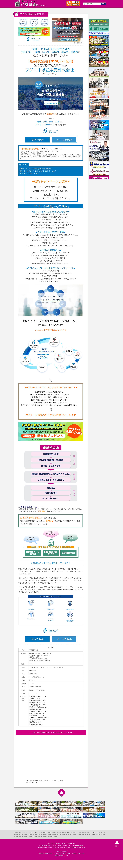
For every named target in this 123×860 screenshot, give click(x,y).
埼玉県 (74, 832)
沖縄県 (55, 836)
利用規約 (57, 843)
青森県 (21, 832)
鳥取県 (79, 834)
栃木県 (59, 832)
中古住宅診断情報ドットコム (37, 700)
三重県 (30, 834)
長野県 (89, 832)
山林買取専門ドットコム (36, 709)
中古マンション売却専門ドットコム (39, 717)
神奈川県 (69, 832)
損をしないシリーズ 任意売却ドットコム (60, 845)
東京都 (64, 832)
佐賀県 (26, 836)
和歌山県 (64, 834)
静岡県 (26, 834)
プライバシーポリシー (68, 843)
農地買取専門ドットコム (36, 724)
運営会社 (50, 843)
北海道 (16, 832)
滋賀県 (45, 834)
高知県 (103, 834)
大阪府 (40, 834)
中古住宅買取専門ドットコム (37, 704)
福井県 (16, 834)
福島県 (45, 832)
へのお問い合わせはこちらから (51, 732)
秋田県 (30, 832)
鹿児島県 (50, 836)
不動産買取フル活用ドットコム (37, 702)
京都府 (49, 834)
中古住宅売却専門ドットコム (37, 713)
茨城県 (49, 832)
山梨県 (93, 832)
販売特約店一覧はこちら (61, 855)
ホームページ (33, 693)
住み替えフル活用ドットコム (37, 719)
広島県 (74, 834)
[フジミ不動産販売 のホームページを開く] (50, 109)
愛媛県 (93, 834)
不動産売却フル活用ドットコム (37, 711)
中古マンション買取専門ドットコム (39, 708)
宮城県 (35, 832)
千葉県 (79, 832)
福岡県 (21, 836)
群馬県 (54, 832)
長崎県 (40, 836)
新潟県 (84, 832)
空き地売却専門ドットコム (36, 715)
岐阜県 (35, 834)
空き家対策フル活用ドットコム (37, 696)
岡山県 (70, 834)
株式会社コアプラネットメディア (54, 853)
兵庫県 (54, 834)
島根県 (84, 834)
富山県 (98, 832)
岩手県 (26, 832)
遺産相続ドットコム (34, 698)
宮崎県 (45, 836)
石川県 (103, 832)
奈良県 (59, 834)
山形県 (40, 832)
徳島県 (16, 836)
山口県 (89, 834)
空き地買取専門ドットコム (36, 706)
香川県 (98, 834)
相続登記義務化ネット (35, 723)
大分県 (35, 836)
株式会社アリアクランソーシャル (54, 847)
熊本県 (30, 836)
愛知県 (21, 834)
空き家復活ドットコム (35, 721)
